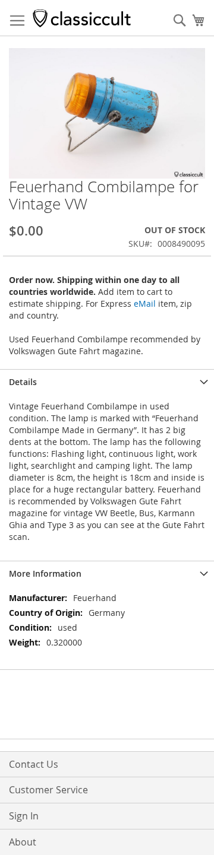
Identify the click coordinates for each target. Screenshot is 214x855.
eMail (145, 303)
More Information (45, 573)
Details (23, 381)
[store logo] (82, 18)
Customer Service (48, 789)
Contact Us (33, 764)
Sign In (24, 815)
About (22, 841)
